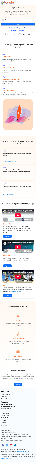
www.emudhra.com (23, 451)
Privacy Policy (5, 415)
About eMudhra (5, 394)
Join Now (18, 384)
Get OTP (18, 24)
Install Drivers (8, 178)
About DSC (4, 396)
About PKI (4, 399)
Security (3, 420)
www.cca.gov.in (6, 458)
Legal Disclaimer (5, 410)
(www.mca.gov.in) (8, 262)
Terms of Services (6, 408)
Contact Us (4, 425)
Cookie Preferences (6, 418)
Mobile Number (6, 18)
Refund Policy (5, 413)
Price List (3, 422)
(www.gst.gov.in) (15, 291)
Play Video (7, 236)
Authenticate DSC (10, 194)
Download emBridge (10, 161)
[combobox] (4, 20)
